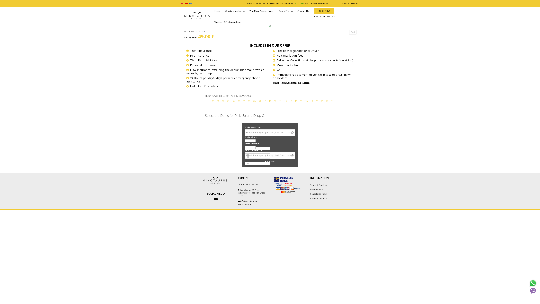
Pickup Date (251, 137)
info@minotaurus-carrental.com (279, 3)
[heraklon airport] (216, 180)
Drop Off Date (252, 143)
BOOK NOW (300, 3)
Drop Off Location (254, 150)
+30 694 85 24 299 (254, 3)
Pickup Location (253, 127)
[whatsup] (533, 283)
